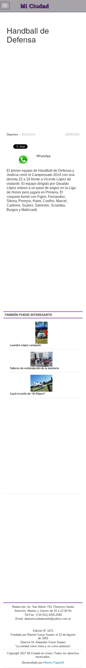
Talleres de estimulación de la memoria (34, 368)
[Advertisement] (43, 86)
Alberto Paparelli (53, 662)
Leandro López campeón (25, 345)
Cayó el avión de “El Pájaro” (27, 393)
